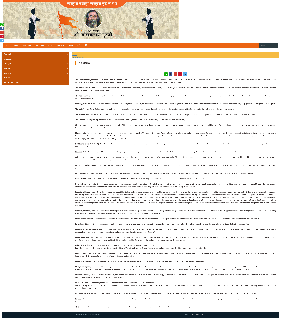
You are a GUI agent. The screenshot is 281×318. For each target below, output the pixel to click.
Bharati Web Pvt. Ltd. (198, 314)
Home (8, 45)
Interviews (8, 68)
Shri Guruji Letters (11, 82)
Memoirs (7, 73)
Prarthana (27, 45)
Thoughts (8, 63)
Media (70, 45)
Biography (8, 54)
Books (50, 45)
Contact (60, 45)
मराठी (78, 45)
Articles (7, 77)
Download (40, 45)
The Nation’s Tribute (78, 57)
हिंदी (86, 45)
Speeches (8, 59)
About (16, 45)
